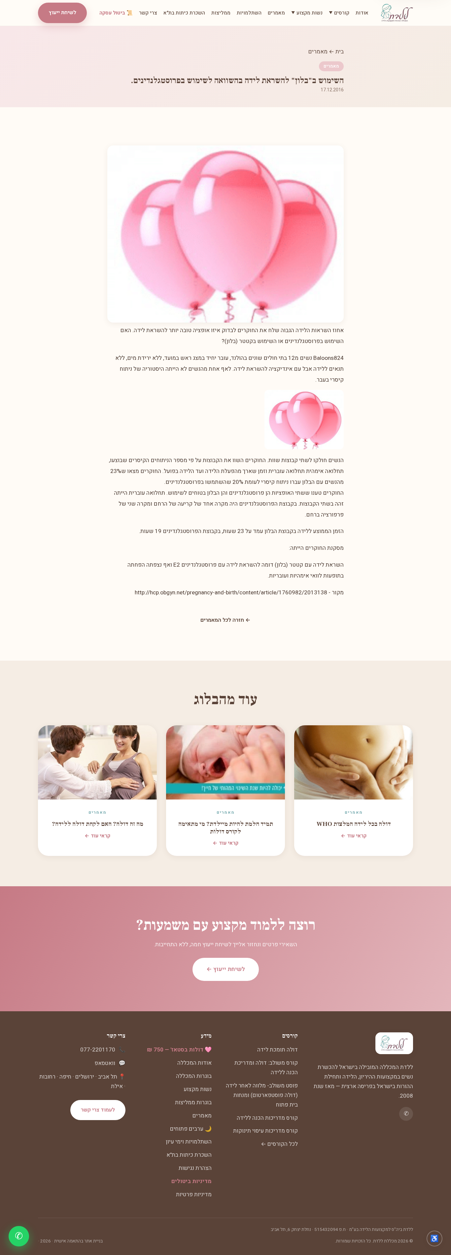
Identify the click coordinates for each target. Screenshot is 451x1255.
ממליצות (220, 12)
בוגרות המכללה (194, 1076)
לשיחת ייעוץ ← (225, 969)
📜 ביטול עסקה (116, 12)
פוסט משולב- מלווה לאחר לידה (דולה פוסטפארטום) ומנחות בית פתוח (262, 1095)
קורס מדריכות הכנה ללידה (267, 1118)
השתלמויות (249, 12)
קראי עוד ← (353, 835)
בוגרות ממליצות (193, 1102)
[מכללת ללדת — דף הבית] (397, 13)
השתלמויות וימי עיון (189, 1142)
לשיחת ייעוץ (62, 12)
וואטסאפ (104, 1063)
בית (339, 51)
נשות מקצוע (198, 1089)
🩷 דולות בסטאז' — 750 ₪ (179, 1050)
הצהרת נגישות (195, 1168)
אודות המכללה (194, 1063)
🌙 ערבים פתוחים (191, 1129)
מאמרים (276, 12)
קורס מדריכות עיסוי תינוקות (265, 1131)
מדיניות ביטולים (191, 1181)
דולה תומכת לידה (277, 1050)
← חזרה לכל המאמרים (225, 620)
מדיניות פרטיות (194, 1194)
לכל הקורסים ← (279, 1144)
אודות (362, 12)
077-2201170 (97, 1050)
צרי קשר (148, 12)
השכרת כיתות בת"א (184, 12)
